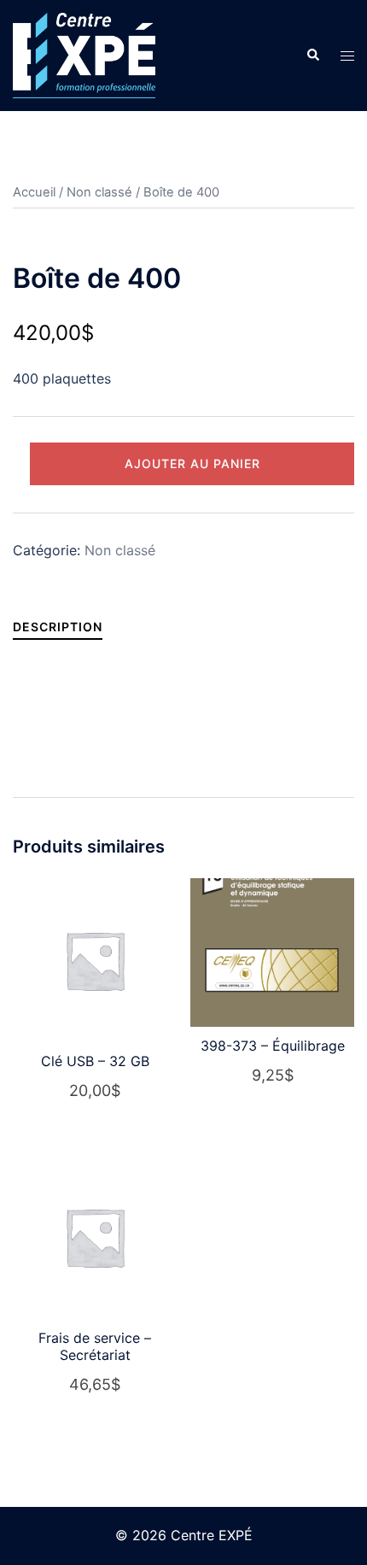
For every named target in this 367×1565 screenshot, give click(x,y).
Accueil (34, 192)
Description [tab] (57, 626)
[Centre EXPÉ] (84, 53)
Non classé (99, 192)
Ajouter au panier (192, 463)
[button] (312, 55)
